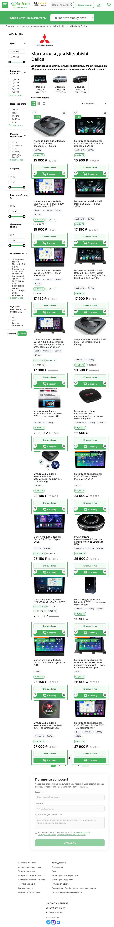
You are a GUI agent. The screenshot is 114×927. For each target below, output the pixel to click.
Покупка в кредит (26, 884)
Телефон (39, 803)
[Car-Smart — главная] (20, 3)
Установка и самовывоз (29, 867)
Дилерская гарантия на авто (31, 879)
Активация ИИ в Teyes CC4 (65, 875)
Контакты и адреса (57, 903)
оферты (79, 832)
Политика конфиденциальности (67, 892)
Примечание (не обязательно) (48, 815)
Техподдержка (59, 862)
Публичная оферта (61, 884)
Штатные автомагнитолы (34, 26)
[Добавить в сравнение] (64, 112)
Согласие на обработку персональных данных (74, 888)
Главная (10, 26)
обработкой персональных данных (71, 835)
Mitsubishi (58, 26)
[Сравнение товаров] (99, 5)
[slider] (10, 62)
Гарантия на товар (26, 871)
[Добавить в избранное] (34, 112)
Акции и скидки (25, 888)
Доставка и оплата (27, 862)
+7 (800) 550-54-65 (55, 908)
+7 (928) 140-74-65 (55, 912)
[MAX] (53, 922)
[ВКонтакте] (58, 922)
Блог (54, 871)
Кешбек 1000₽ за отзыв (29, 892)
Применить (22, 334)
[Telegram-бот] (48, 922)
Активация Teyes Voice (62, 879)
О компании (57, 867)
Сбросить (12, 334)
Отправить (70, 842)
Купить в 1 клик (49, 167)
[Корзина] (108, 5)
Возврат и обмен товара (29, 875)
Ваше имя (39, 792)
